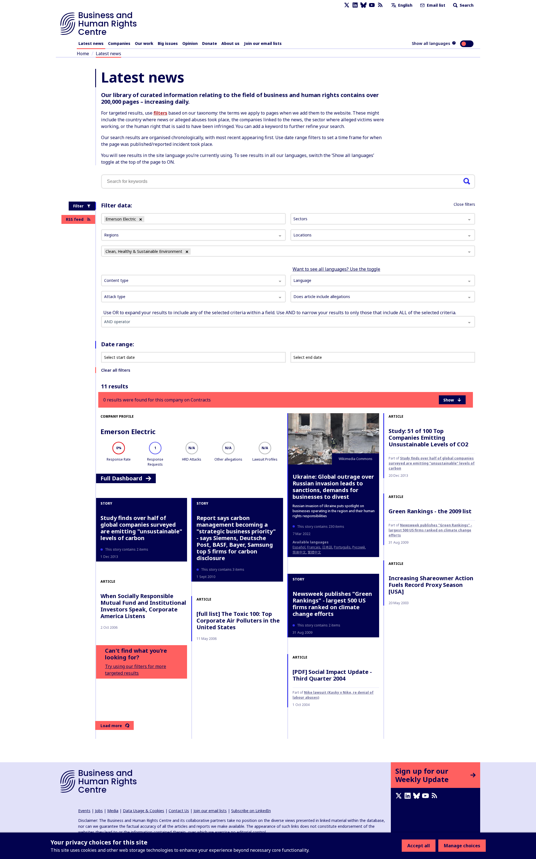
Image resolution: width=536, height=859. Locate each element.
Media (112, 810)
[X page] (346, 5)
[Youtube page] (371, 5)
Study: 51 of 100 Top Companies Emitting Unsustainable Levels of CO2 (428, 437)
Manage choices (462, 846)
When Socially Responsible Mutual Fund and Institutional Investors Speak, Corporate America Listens (143, 606)
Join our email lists (263, 43)
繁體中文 (314, 552)
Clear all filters (115, 370)
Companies (119, 43)
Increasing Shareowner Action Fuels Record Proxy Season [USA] (431, 584)
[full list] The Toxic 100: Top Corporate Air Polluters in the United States (238, 620)
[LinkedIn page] (355, 5)
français (313, 547)
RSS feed (74, 219)
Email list (435, 5)
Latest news (91, 43)
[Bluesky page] (363, 5)
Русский (358, 547)
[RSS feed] (380, 5)
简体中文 (299, 552)
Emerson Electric (127, 431)
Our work (144, 43)
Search (466, 5)
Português (342, 547)
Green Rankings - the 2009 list (430, 511)
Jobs (99, 810)
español (299, 547)
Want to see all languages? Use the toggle (336, 269)
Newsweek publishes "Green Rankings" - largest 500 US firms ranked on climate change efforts (332, 604)
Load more (111, 725)
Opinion (190, 43)
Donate (209, 43)
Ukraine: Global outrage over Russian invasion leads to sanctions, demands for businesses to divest (333, 486)
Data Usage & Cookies (143, 810)
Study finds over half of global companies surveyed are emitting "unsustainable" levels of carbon (432, 463)
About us (230, 43)
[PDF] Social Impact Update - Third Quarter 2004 (332, 675)
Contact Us (179, 810)
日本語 (327, 547)
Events (84, 810)
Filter (78, 206)
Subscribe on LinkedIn (251, 810)
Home (83, 53)
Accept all (418, 846)
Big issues (168, 43)
